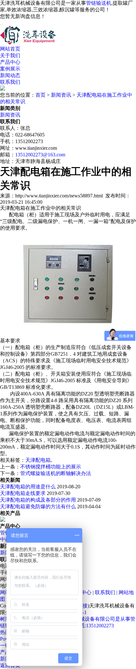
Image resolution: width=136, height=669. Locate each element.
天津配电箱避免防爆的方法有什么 (38, 506)
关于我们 (10, 55)
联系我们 (10, 82)
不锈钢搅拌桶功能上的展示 (50, 466)
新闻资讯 (61, 95)
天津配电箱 (38, 460)
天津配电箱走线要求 (23, 493)
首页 (40, 95)
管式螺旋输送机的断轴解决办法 (55, 473)
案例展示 (10, 68)
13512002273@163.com (40, 154)
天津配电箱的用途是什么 (28, 486)
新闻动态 (10, 75)
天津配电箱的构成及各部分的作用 (38, 500)
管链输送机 (98, 3)
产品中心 (10, 62)
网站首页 (10, 48)
